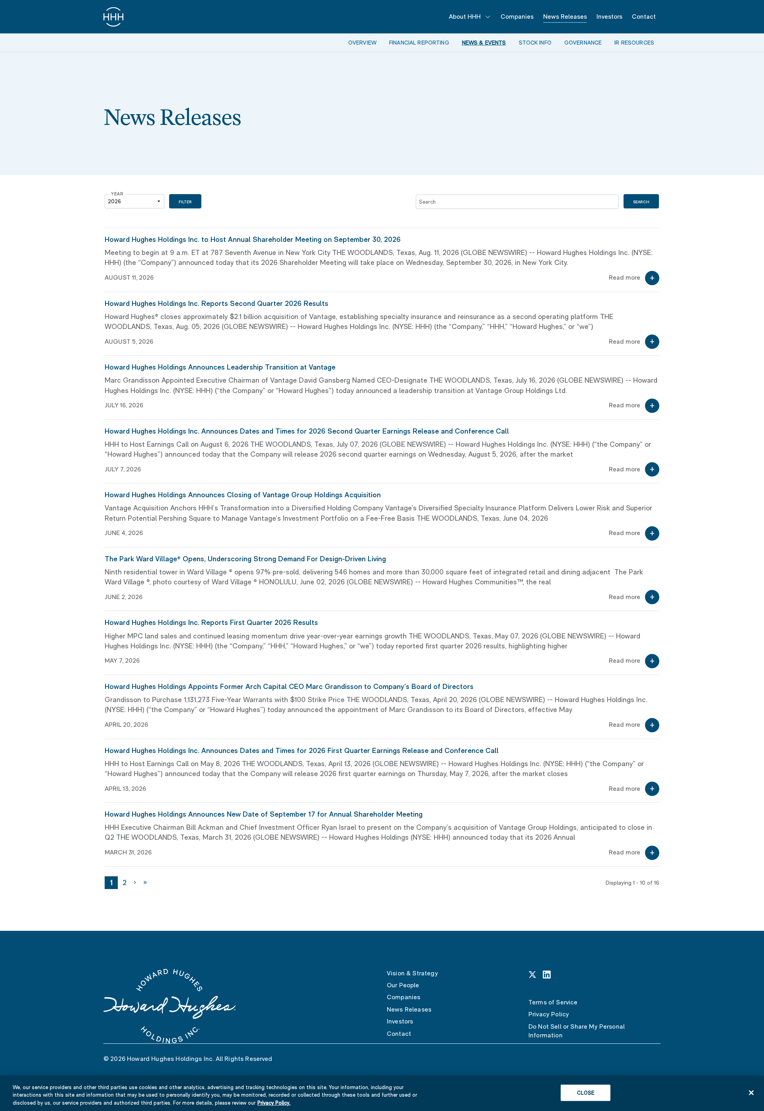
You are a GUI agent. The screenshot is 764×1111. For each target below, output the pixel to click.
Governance (583, 42)
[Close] (751, 1092)
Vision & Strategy (412, 973)
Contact (644, 16)
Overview (362, 42)
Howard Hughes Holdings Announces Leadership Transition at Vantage (220, 367)
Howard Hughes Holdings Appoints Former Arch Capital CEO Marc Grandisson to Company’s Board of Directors (289, 686)
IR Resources (634, 42)
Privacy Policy (548, 1014)
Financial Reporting (419, 42)
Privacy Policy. (273, 1103)
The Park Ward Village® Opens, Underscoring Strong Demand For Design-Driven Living (245, 559)
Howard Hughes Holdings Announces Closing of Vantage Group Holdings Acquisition (243, 494)
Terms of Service (553, 1002)
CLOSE (586, 1092)
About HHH (465, 16)
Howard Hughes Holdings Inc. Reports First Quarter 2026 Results (211, 622)
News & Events (484, 42)
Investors (609, 16)
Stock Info (535, 42)
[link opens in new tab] (532, 974)
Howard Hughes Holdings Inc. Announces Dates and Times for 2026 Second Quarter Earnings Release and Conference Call (307, 431)
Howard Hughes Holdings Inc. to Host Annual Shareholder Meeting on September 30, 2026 (253, 239)
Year (117, 194)
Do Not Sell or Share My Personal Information (576, 1031)
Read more (624, 277)
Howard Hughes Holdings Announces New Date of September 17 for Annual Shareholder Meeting (264, 814)
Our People (403, 985)
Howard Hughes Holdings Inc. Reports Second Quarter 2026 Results (216, 303)
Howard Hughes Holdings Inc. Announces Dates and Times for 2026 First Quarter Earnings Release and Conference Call (302, 750)
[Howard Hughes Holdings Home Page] (113, 17)
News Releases (565, 16)
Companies (517, 16)
